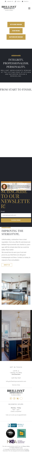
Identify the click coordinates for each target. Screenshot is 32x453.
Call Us (18, 1)
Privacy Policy (26, 446)
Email (3, 211)
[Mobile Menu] (29, 8)
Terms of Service (15, 447)
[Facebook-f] (11, 398)
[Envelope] (21, 398)
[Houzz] (17, 398)
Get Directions (16, 374)
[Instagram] (14, 398)
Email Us (26, 1)
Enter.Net (27, 450)
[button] (16, 24)
